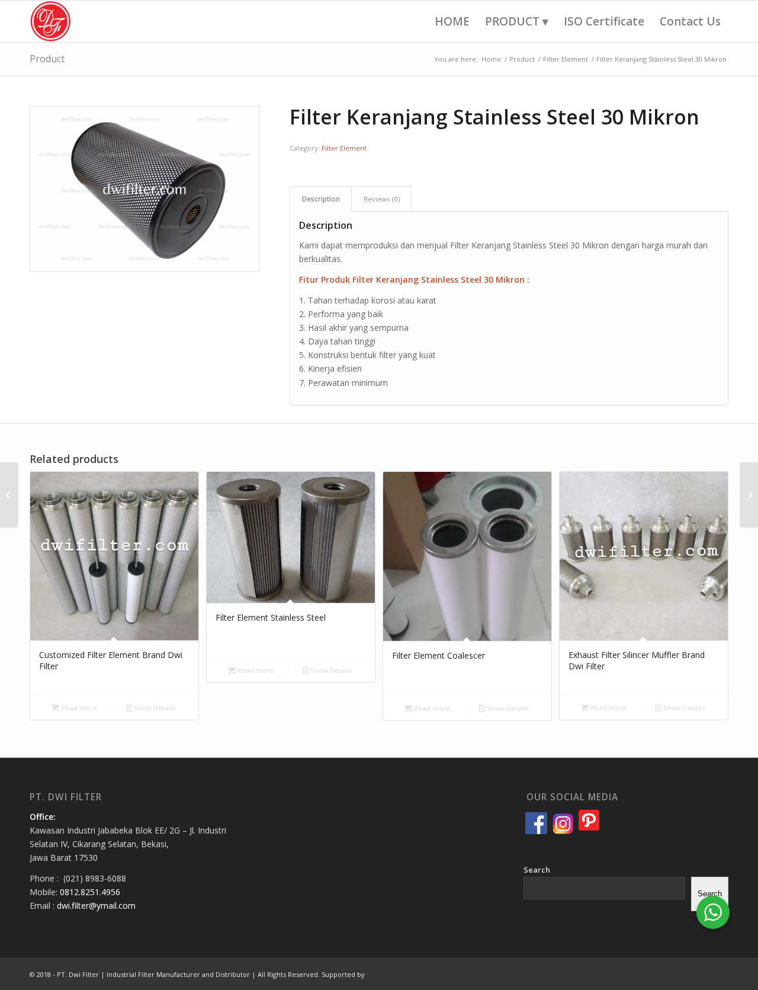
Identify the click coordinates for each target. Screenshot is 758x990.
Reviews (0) (382, 198)
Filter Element (344, 147)
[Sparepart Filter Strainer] (9, 495)
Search (536, 869)
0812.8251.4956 (90, 892)
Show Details (154, 707)
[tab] (321, 199)
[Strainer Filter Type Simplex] (749, 495)
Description (321, 198)
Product (47, 58)
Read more (78, 707)
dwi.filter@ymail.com (96, 905)
